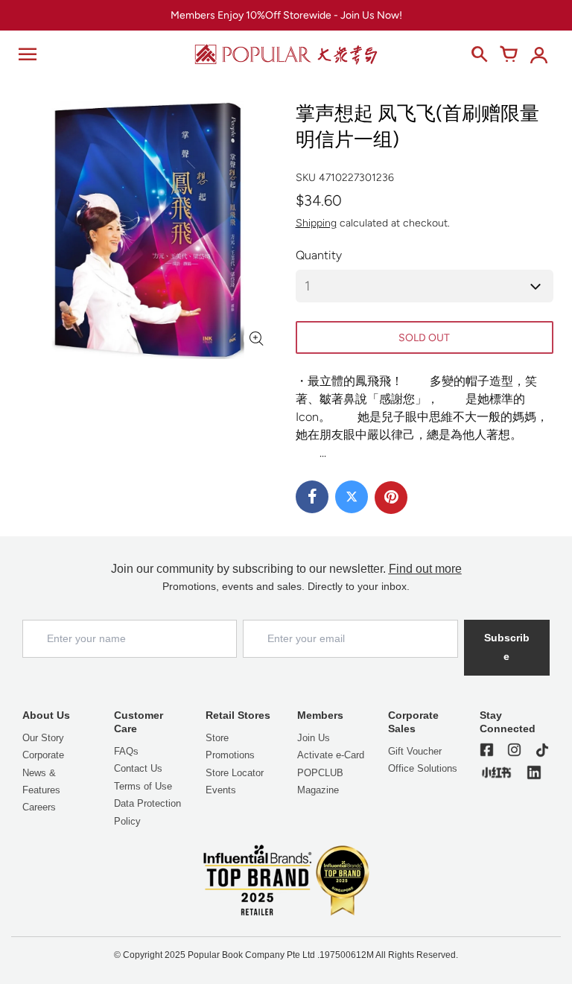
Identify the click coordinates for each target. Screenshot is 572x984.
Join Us (313, 737)
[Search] (479, 54)
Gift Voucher (415, 751)
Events (221, 790)
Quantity (319, 255)
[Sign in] (538, 54)
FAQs (126, 751)
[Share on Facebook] (312, 496)
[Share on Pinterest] (391, 497)
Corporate (43, 755)
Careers (39, 807)
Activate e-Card (330, 755)
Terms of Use (143, 786)
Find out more (425, 568)
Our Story (43, 737)
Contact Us (138, 768)
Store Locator (235, 772)
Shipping (316, 223)
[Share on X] (351, 496)
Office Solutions (422, 768)
